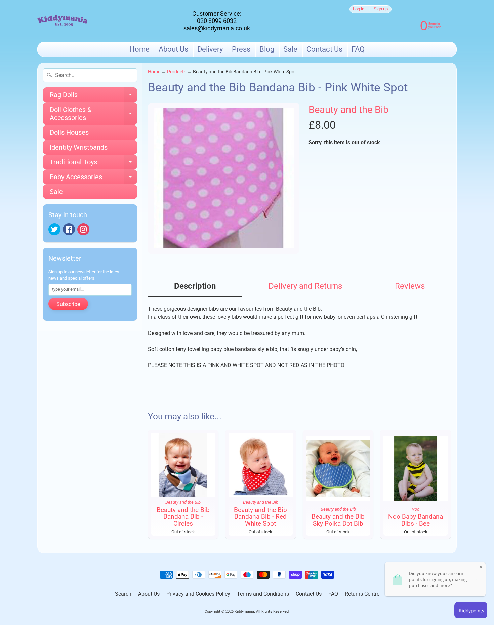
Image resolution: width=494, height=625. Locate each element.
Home (139, 49)
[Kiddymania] (62, 21)
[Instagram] (83, 229)
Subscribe (68, 304)
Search (123, 594)
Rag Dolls (93, 96)
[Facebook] (69, 229)
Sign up (381, 9)
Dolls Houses (69, 132)
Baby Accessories (93, 178)
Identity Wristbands (79, 147)
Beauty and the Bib (348, 109)
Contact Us (324, 49)
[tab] (195, 288)
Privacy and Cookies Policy (198, 594)
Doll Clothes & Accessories (93, 114)
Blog (266, 49)
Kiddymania (244, 611)
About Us (173, 49)
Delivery (210, 49)
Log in (358, 9)
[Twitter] (54, 229)
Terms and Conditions (263, 594)
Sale (290, 49)
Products (176, 71)
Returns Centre (362, 594)
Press (241, 49)
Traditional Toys (93, 163)
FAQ (358, 49)
